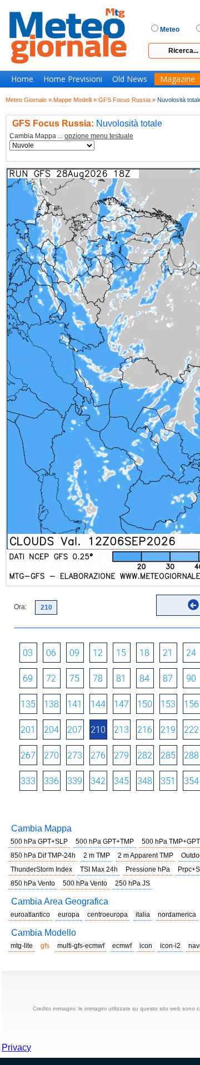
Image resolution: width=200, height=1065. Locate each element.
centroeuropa (107, 914)
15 (121, 653)
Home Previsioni (72, 79)
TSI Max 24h (99, 869)
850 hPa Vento (33, 883)
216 (144, 729)
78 (98, 678)
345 (121, 781)
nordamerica (177, 914)
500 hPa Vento (85, 883)
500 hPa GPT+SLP (39, 841)
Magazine (177, 79)
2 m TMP (96, 855)
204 (51, 729)
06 (51, 653)
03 (28, 653)
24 (191, 653)
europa (68, 914)
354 (191, 781)
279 (121, 755)
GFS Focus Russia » (127, 99)
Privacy (16, 1047)
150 (144, 704)
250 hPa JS (132, 883)
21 (168, 653)
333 (28, 781)
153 (168, 704)
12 (98, 653)
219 (168, 729)
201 (28, 729)
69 (28, 678)
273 (74, 755)
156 (191, 704)
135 (28, 704)
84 (144, 678)
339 (74, 781)
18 (144, 653)
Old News (129, 79)
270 (51, 755)
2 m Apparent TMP (145, 855)
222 (191, 729)
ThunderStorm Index (41, 869)
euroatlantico (30, 914)
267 (28, 755)
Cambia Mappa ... (71, 136)
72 (51, 678)
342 (98, 781)
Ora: (20, 607)
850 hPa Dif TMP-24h (43, 855)
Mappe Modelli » (75, 99)
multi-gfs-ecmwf (80, 946)
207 (74, 729)
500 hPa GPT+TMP (105, 841)
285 (168, 755)
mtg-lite (22, 946)
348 (144, 781)
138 (51, 704)
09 (74, 653)
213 (121, 729)
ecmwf (122, 946)
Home (22, 79)
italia (143, 914)
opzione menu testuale (98, 136)
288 (191, 755)
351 (168, 781)
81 (121, 678)
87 (168, 678)
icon (145, 946)
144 (98, 704)
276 (98, 755)
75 (74, 678)
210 (98, 729)
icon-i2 (170, 946)
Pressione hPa (148, 869)
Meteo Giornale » (29, 99)
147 (121, 704)
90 (191, 678)
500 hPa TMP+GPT (171, 841)
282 (144, 755)
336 (51, 781)
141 (74, 704)
